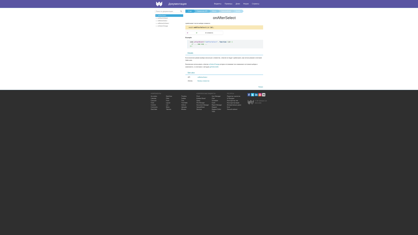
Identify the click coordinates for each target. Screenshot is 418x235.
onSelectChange (163, 26)
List (167, 105)
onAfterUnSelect (163, 18)
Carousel (153, 100)
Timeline (184, 96)
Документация (177, 3)
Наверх (260, 87)
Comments (154, 107)
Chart (152, 103)
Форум (246, 4)
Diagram (214, 107)
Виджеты (217, 4)
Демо (238, 4)
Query (198, 100)
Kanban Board (200, 98)
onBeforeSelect (162, 21)
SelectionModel (226, 11)
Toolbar (183, 98)
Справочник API (202, 11)
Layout (168, 103)
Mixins (214, 11)
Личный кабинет (232, 109)
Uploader (184, 107)
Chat (213, 98)
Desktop (199, 109)
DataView (169, 96)
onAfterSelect (162, 15)
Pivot (198, 96)
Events (238, 11)
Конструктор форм (233, 103)
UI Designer (230, 98)
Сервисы (255, 4)
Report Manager (217, 105)
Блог (228, 107)
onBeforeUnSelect (163, 23)
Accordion (154, 96)
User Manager (216, 96)
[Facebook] (249, 94)
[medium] (263, 94)
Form (167, 100)
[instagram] (260, 94)
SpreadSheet (200, 107)
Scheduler (215, 100)
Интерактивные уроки (234, 105)
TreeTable (184, 103)
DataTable (154, 109)
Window (183, 109)
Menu (167, 107)
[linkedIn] (256, 94)
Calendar (153, 98)
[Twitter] (252, 94)
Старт (190, 11)
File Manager (200, 103)
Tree (182, 100)
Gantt (213, 103)
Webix (251, 102)
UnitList (183, 105)
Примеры (228, 4)
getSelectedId (214, 67)
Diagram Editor (216, 109)
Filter (167, 98)
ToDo (213, 111)
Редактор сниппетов (233, 96)
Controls (153, 105)
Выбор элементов (203, 81)
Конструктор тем (232, 100)
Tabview (168, 109)
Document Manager (202, 105)
